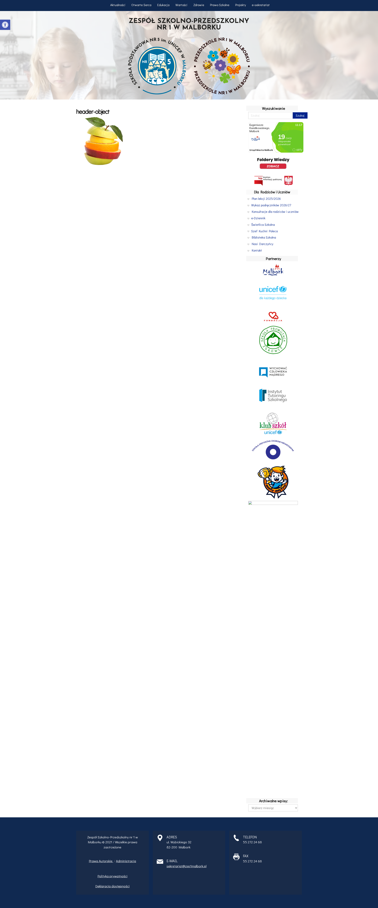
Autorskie (106, 861)
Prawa (94, 861)
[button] (5, 25)
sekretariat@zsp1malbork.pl (187, 866)
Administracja (126, 861)
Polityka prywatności (112, 876)
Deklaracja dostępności (112, 886)
